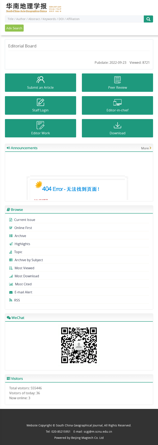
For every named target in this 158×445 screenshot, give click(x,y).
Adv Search (14, 28)
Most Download (27, 276)
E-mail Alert (23, 292)
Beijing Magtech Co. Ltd (87, 438)
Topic (18, 252)
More (145, 148)
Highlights (22, 244)
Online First (23, 227)
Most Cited (23, 284)
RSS (17, 300)
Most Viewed (24, 268)
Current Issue (24, 219)
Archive (20, 236)
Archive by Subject (29, 260)
